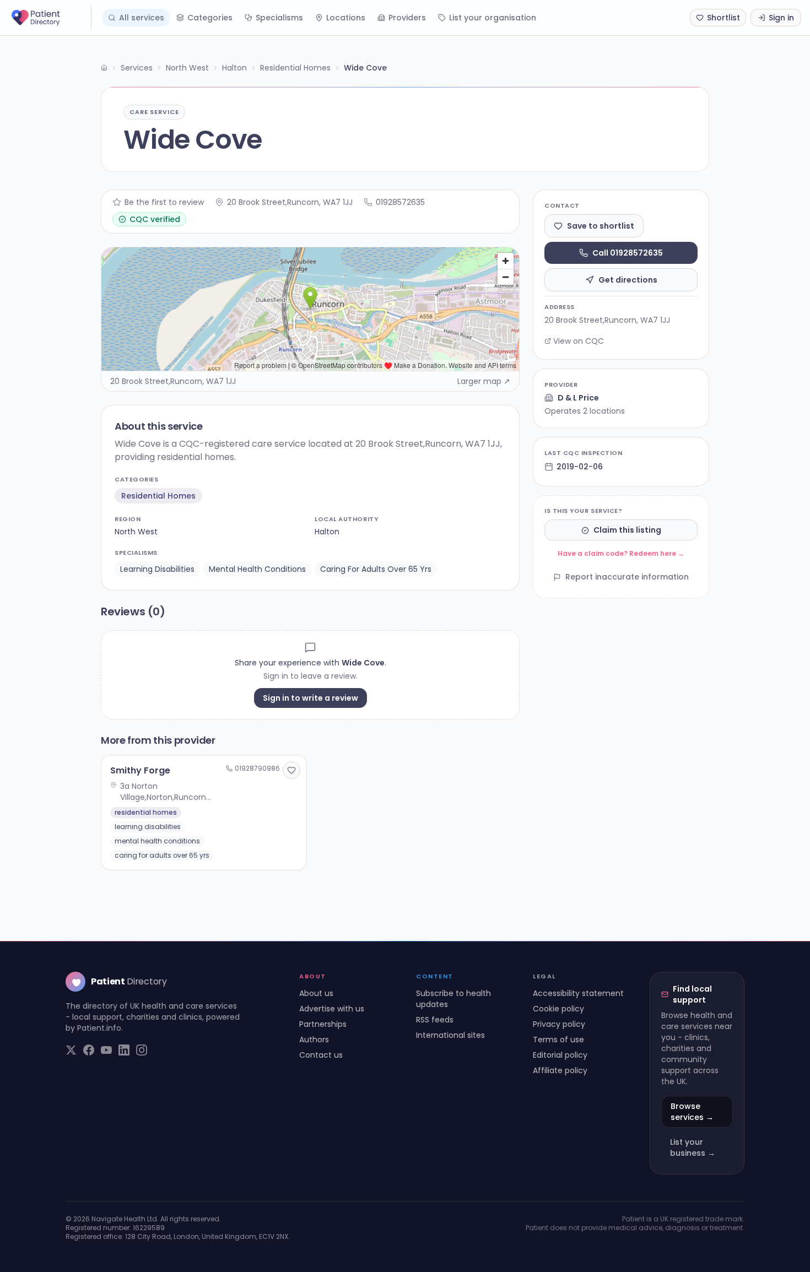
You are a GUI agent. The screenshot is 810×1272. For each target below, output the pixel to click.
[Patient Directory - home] (50, 18)
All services (141, 17)
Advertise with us (331, 1008)
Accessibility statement (578, 993)
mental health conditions (257, 569)
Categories (210, 17)
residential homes (158, 495)
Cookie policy (558, 1008)
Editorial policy (560, 1054)
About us (316, 993)
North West (187, 67)
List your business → (692, 1147)
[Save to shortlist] (291, 770)
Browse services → (692, 1112)
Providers (407, 17)
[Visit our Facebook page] (88, 1050)
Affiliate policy (560, 1070)
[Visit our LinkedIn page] (123, 1050)
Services (137, 67)
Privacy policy (559, 1024)
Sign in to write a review (310, 697)
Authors (314, 1039)
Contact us (321, 1054)
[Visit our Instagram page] (141, 1050)
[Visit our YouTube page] (106, 1050)
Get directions (627, 279)
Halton (234, 67)
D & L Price (578, 397)
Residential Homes (295, 67)
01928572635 (400, 202)
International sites (450, 1035)
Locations (345, 17)
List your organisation (492, 17)
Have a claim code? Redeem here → (621, 554)
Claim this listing (627, 530)
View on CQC (578, 341)
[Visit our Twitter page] (71, 1050)
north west (136, 531)
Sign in (781, 17)
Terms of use (558, 1039)
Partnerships (323, 1024)
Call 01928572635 (627, 252)
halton (327, 531)
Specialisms (279, 17)
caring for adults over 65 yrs (375, 569)
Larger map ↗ (483, 381)
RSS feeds (434, 1019)
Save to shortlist (600, 225)
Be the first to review (164, 202)
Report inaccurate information (627, 577)
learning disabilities (157, 569)
